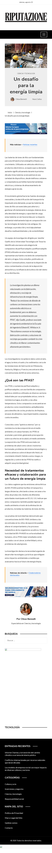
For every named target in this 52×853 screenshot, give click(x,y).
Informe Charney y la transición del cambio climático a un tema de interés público (22, 753)
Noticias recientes (30, 144)
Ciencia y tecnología (26, 73)
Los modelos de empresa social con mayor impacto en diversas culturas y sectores (26, 768)
